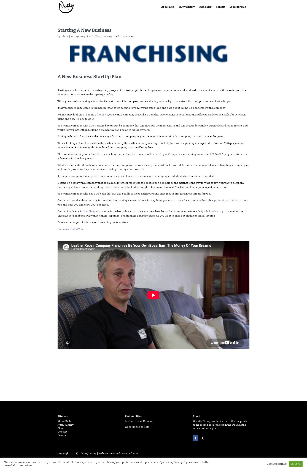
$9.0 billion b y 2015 (212, 211)
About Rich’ (167, 7)
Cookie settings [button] (277, 464)
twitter (108, 187)
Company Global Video (71, 229)
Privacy (62, 435)
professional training (226, 200)
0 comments (128, 36)
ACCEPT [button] (296, 463)
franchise (98, 101)
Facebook (120, 187)
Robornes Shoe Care (137, 426)
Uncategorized (110, 36)
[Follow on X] (202, 438)
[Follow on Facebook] (195, 438)
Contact (220, 7)
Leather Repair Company (140, 421)
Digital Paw (131, 453)
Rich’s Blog (205, 7)
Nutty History (187, 7)
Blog (60, 428)
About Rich (64, 421)
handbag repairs (94, 211)
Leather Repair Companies (166, 154)
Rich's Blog (93, 36)
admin (65, 36)
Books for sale (238, 7)
